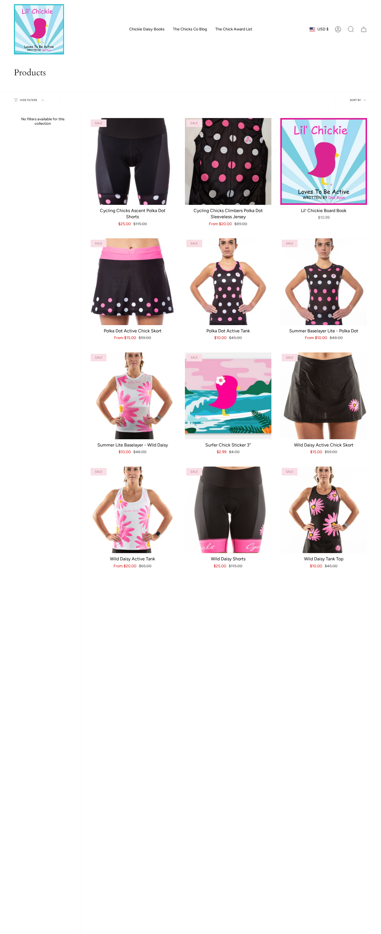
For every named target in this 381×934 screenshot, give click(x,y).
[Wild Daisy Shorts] (228, 510)
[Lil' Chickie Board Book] (323, 161)
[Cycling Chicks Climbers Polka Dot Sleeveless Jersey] (228, 161)
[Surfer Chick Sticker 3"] (228, 395)
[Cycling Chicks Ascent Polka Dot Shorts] (132, 161)
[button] (350, 29)
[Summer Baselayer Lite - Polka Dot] (323, 281)
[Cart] (363, 29)
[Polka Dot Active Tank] (228, 281)
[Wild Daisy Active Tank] (132, 510)
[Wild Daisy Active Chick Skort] (323, 395)
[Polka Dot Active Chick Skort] (132, 281)
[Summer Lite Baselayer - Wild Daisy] (132, 395)
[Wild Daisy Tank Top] (323, 510)
